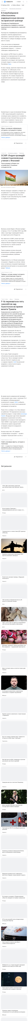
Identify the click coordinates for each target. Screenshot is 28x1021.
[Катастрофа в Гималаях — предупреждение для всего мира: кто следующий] (14, 503)
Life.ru (11, 299)
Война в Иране (16, 5)
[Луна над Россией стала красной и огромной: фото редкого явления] (14, 983)
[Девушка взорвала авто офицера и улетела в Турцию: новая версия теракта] (14, 868)
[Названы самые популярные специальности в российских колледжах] (14, 1005)
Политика (3, 10)
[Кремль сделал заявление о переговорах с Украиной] (14, 709)
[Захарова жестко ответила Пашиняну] (14, 777)
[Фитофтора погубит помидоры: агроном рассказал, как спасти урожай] (14, 754)
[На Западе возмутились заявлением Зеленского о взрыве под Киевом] (14, 686)
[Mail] (5, 1)
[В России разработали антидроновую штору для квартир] (14, 914)
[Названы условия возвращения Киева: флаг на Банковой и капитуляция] (14, 846)
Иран (9, 64)
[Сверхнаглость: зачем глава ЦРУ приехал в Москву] (14, 526)
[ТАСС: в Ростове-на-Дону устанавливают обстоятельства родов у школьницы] (14, 617)
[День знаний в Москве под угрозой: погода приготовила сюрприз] (14, 800)
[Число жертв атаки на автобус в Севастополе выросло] (14, 937)
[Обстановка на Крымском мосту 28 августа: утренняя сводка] (14, 595)
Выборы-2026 (6, 5)
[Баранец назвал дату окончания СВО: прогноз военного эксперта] (14, 549)
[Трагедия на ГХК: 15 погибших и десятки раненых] (14, 823)
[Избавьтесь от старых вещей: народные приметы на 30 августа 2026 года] (14, 960)
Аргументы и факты (12, 153)
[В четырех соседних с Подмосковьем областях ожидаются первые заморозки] (14, 891)
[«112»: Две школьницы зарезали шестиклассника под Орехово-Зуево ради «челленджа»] (14, 481)
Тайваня (7, 268)
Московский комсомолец (15, 8)
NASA (16, 402)
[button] (14, 178)
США (14, 362)
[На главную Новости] (9, 1)
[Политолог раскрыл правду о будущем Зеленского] (14, 572)
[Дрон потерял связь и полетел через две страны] (14, 663)
